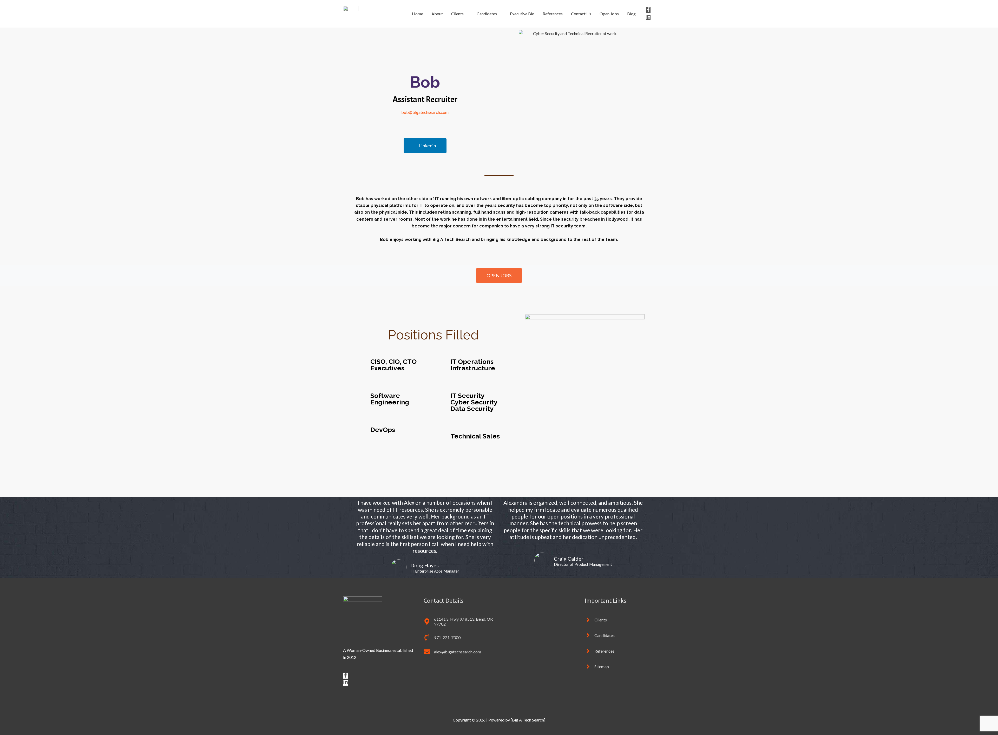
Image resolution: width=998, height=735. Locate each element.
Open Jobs (609, 13)
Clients (457, 13)
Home (417, 13)
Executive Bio (522, 13)
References (553, 13)
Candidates (487, 13)
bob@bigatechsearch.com (425, 112)
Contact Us (581, 13)
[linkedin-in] (648, 17)
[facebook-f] (648, 10)
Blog (631, 13)
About (437, 13)
